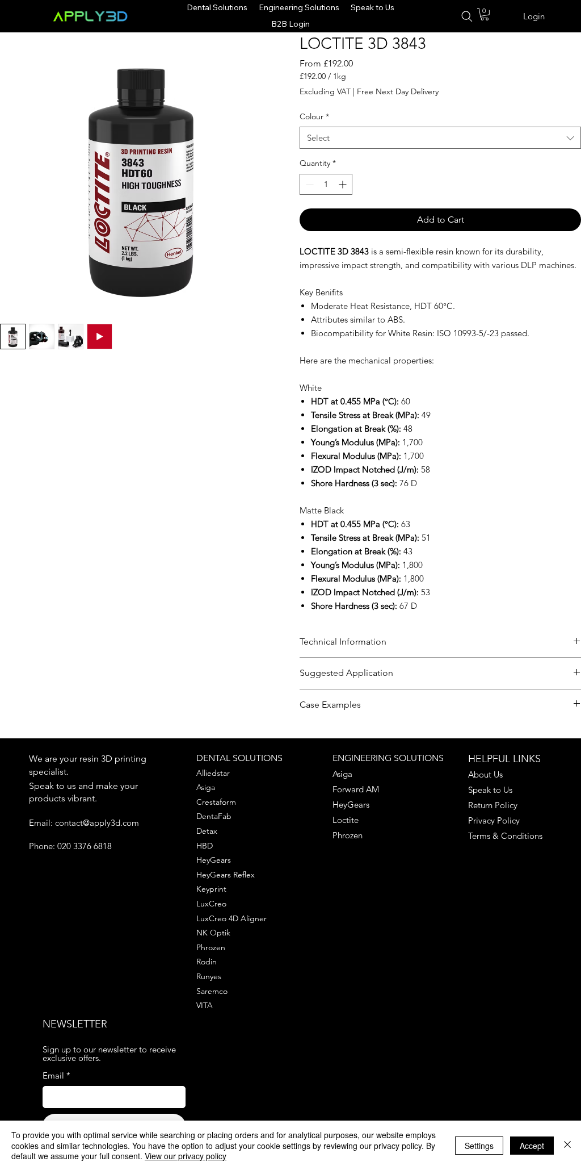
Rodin (206, 961)
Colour (314, 116)
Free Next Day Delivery (398, 91)
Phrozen (210, 947)
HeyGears (213, 860)
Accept (532, 1145)
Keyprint (211, 889)
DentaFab (213, 816)
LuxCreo (211, 904)
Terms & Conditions (505, 835)
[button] (484, 14)
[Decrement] (308, 184)
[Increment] (343, 184)
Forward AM (355, 789)
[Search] (466, 16)
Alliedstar (213, 773)
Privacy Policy (494, 820)
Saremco (212, 991)
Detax (206, 831)
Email (56, 1075)
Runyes (208, 976)
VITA (204, 1005)
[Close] (567, 1145)
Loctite (345, 819)
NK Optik (213, 932)
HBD (204, 846)
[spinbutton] (325, 184)
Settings (479, 1145)
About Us (485, 774)
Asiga (205, 787)
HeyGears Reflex (225, 875)
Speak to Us (490, 789)
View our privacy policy (185, 1155)
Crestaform (216, 802)
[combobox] (440, 138)
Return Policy (492, 805)
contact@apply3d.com (97, 822)
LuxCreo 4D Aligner (231, 918)
